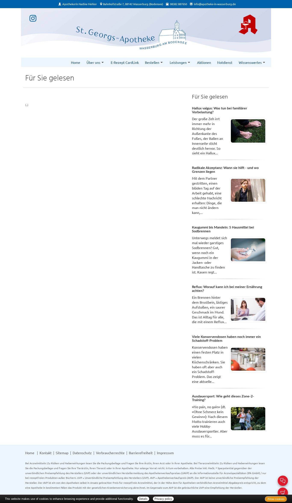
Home (75, 62)
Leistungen (178, 62)
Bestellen (152, 62)
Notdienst (224, 62)
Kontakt (46, 453)
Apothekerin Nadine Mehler (79, 4)
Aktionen (204, 62)
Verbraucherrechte (110, 453)
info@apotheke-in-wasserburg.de (215, 4)
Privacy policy (163, 498)
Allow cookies (276, 499)
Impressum (165, 453)
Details (143, 498)
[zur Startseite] (146, 30)
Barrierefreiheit (141, 453)
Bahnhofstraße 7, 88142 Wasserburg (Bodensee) (133, 4)
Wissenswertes (250, 62)
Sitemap (62, 453)
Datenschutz (82, 453)
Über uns (93, 62)
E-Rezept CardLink (125, 62)
